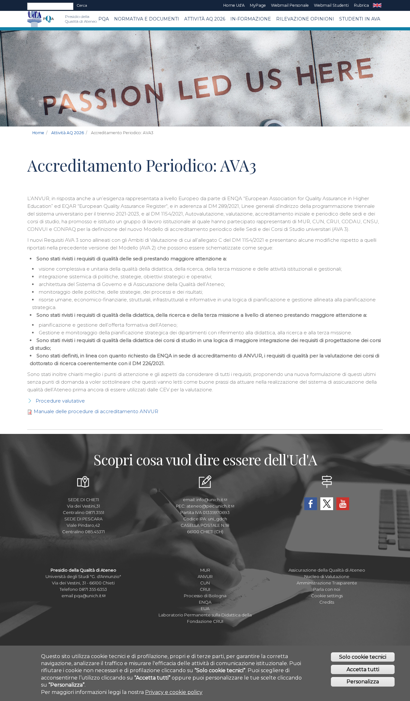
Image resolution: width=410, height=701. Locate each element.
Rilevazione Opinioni (305, 19)
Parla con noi (326, 589)
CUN (205, 582)
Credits (326, 602)
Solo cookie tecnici (362, 657)
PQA (103, 19)
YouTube (343, 503)
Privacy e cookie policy (173, 692)
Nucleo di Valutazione (326, 576)
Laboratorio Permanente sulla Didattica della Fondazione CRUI (205, 618)
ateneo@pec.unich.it (208, 506)
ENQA (205, 602)
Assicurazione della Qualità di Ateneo (327, 570)
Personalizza (363, 682)
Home (38, 132)
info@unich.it (209, 499)
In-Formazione (250, 19)
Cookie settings (327, 595)
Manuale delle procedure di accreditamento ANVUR (96, 411)
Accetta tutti (363, 669)
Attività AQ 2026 (204, 19)
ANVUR (205, 576)
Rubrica (361, 5)
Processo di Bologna (205, 595)
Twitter (327, 503)
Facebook (311, 503)
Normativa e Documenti (146, 19)
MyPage (258, 5)
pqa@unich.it (88, 595)
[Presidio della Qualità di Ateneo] (48, 19)
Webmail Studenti (331, 5)
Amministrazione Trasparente (327, 582)
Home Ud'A (234, 5)
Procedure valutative (60, 401)
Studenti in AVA (359, 19)
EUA (205, 608)
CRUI (205, 589)
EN (377, 5)
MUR (205, 570)
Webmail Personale (290, 5)
